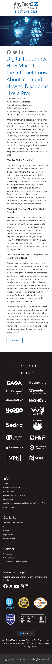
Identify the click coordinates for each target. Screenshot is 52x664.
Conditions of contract (12, 487)
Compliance (8, 530)
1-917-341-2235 (26, 11)
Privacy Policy (8, 491)
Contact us (7, 553)
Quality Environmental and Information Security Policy (25, 503)
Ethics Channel (9, 538)
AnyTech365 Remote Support (15, 561)
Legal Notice (8, 499)
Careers (6, 526)
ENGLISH (27, 633)
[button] (5, 587)
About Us (7, 483)
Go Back (14, 340)
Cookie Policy (8, 507)
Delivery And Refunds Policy (14, 495)
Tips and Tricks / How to (13, 522)
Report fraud (8, 534)
